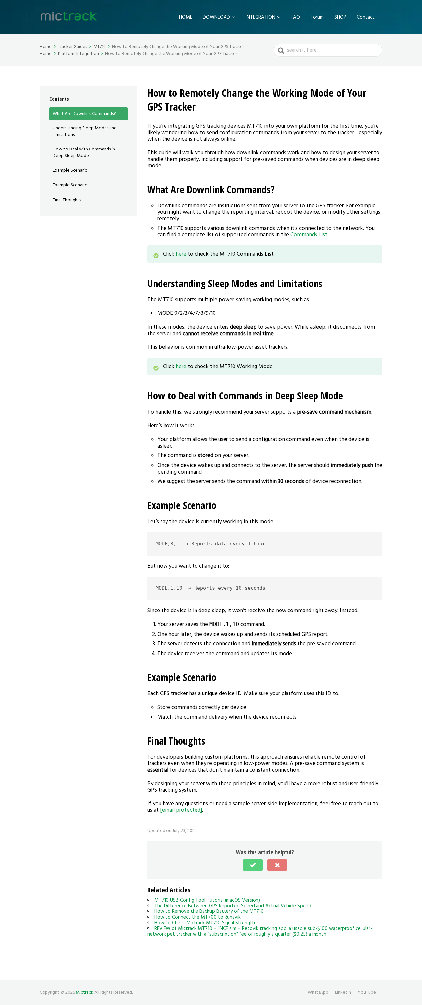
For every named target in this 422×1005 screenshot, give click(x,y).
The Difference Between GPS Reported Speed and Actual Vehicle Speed (232, 905)
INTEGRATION (260, 17)
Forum (317, 17)
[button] (253, 865)
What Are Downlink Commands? (84, 113)
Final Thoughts (67, 200)
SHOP (340, 17)
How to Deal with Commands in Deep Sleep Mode (84, 152)
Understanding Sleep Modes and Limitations (85, 131)
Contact (366, 17)
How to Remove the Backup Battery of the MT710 (209, 911)
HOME (185, 17)
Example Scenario (70, 170)
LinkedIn (343, 992)
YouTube (367, 992)
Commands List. (309, 235)
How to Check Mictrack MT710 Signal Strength (204, 922)
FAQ (295, 17)
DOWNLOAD (216, 17)
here (182, 254)
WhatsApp (318, 992)
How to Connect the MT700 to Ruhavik (197, 917)
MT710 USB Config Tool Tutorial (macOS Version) (207, 900)
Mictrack (84, 992)
